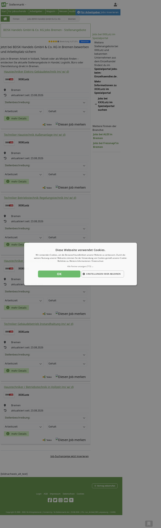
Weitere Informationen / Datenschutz (86, 261)
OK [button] (59, 274)
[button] (80, 266)
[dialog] (80, 264)
